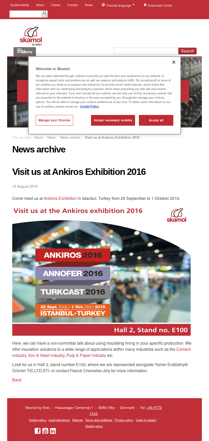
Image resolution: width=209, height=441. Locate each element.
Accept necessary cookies (113, 120)
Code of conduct (146, 420)
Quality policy (94, 426)
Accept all (156, 120)
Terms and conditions (98, 420)
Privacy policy (124, 420)
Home (38, 137)
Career (56, 5)
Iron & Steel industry (46, 355)
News (89, 5)
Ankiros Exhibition (61, 198)
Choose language (119, 5)
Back (16, 380)
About (40, 5)
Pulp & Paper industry (86, 355)
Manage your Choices (54, 120)
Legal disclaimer (59, 420)
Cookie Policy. (89, 106)
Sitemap (77, 420)
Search (187, 51)
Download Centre (160, 5)
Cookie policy (37, 420)
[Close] (173, 62)
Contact (72, 5)
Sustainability (19, 5)
